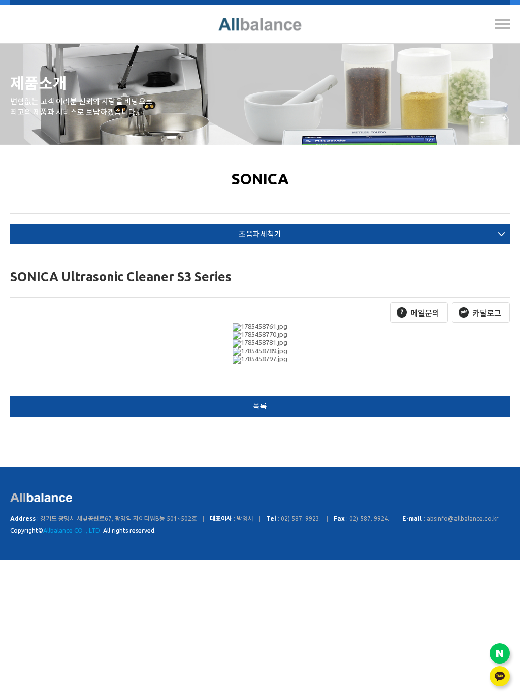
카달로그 (487, 313)
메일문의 (425, 313)
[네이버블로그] (500, 653)
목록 (260, 406)
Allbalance (260, 24)
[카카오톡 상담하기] (500, 676)
